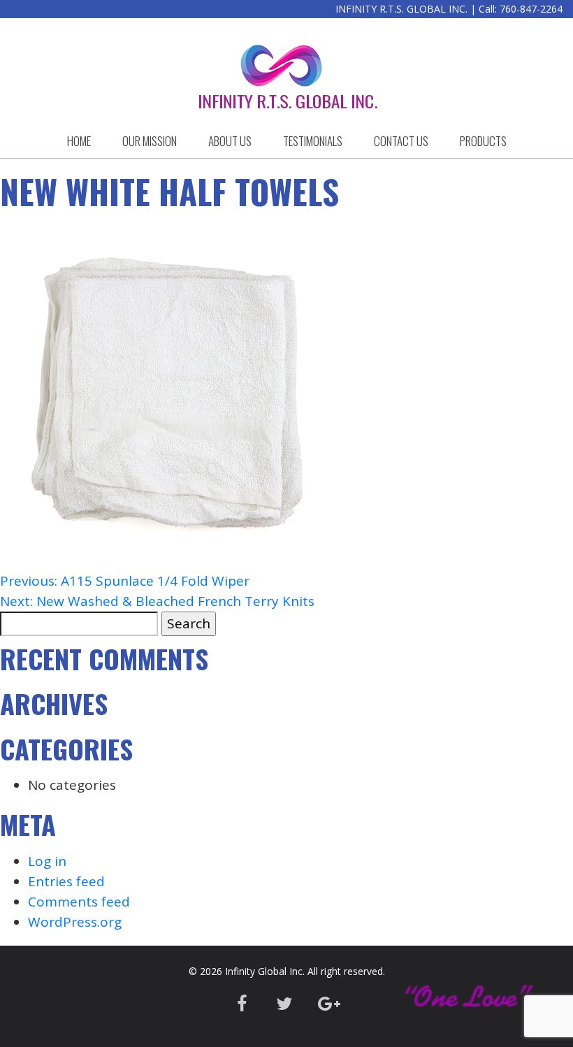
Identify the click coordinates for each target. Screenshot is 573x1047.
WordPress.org (75, 922)
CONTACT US (401, 141)
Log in (47, 861)
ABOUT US (230, 141)
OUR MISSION (149, 141)
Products (483, 141)
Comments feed (79, 902)
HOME (79, 141)
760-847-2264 (531, 8)
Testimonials (312, 141)
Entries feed (66, 881)
